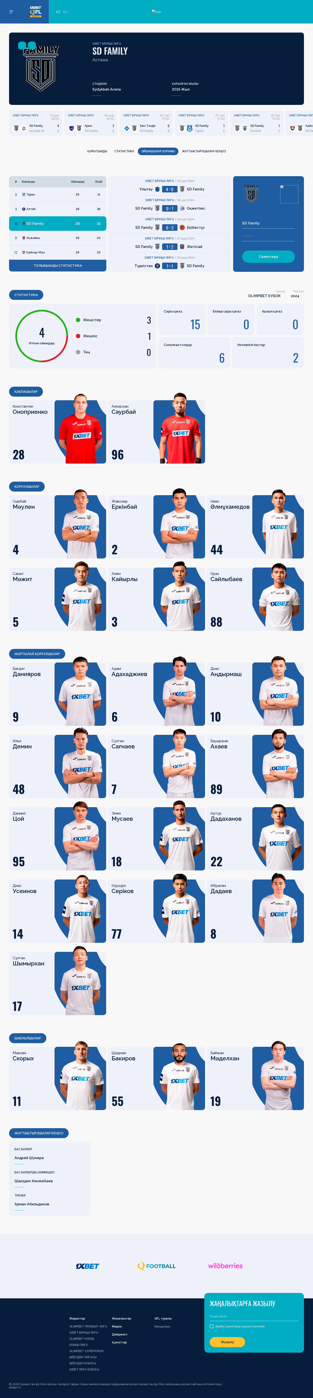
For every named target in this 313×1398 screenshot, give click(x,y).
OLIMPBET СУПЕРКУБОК (86, 1351)
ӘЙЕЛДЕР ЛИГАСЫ (83, 1357)
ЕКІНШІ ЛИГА (78, 1345)
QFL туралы (163, 1318)
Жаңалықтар (121, 1318)
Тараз (30, 194)
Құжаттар (119, 1342)
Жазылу (227, 1342)
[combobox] (268, 223)
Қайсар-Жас (35, 252)
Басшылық (162, 1326)
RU (65, 12)
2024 (295, 296)
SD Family (35, 223)
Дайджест (120, 1334)
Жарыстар (77, 1318)
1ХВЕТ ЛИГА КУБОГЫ (84, 1369)
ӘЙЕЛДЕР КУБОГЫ (82, 1363)
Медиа (117, 1326)
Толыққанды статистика (58, 265)
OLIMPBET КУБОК (264, 296)
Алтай (31, 209)
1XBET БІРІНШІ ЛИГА (106, 43)
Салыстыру (268, 256)
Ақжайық (33, 238)
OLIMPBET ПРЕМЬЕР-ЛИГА (88, 1326)
